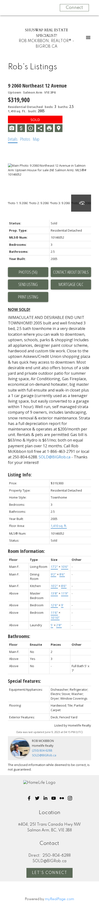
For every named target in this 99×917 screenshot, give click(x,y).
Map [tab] (36, 139)
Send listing (28, 284)
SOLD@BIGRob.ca (54, 457)
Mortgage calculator (71, 284)
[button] (29, 798)
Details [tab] (13, 139)
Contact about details (71, 272)
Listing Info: (20, 474)
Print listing (28, 297)
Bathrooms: (19, 636)
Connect (74, 8)
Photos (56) (28, 272)
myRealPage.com (59, 899)
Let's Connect (49, 873)
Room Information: (26, 551)
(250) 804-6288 (42, 750)
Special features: (24, 681)
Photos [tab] (25, 139)
